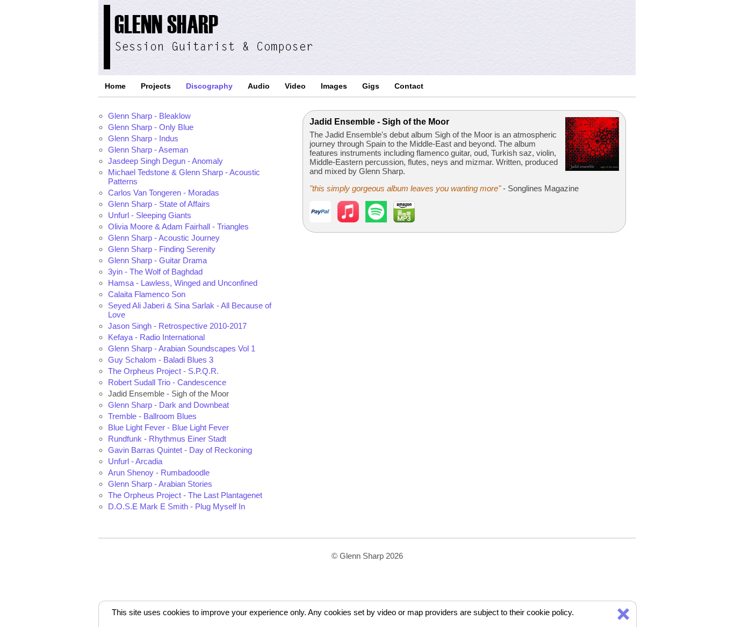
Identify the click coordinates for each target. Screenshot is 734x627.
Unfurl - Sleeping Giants (149, 215)
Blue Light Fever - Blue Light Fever (168, 427)
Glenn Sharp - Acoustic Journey (164, 237)
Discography (209, 86)
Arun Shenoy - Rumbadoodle (159, 472)
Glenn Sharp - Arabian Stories (160, 483)
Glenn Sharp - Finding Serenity (161, 249)
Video (295, 86)
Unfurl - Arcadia (135, 461)
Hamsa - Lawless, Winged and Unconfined (182, 282)
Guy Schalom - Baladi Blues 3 (160, 359)
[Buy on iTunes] (348, 219)
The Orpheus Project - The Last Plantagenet (185, 495)
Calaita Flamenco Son (146, 294)
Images (334, 86)
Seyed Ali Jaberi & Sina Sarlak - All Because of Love (189, 310)
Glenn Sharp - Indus (143, 138)
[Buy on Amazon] (404, 219)
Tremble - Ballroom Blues (152, 416)
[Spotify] (376, 219)
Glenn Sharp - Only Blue (150, 127)
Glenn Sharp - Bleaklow (149, 115)
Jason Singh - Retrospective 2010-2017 (177, 325)
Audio (259, 86)
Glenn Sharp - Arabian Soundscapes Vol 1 (181, 348)
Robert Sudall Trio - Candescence (167, 382)
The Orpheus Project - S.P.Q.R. (163, 371)
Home (115, 86)
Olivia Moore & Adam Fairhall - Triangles (178, 226)
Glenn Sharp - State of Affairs (159, 203)
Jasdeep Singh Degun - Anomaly (165, 160)
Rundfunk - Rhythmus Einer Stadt (167, 438)
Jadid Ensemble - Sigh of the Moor (168, 393)
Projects (156, 86)
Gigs (370, 86)
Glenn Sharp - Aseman (148, 149)
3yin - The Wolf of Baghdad (155, 271)
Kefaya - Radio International (156, 337)
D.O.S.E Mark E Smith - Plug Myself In (176, 506)
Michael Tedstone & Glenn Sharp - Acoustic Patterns (184, 177)
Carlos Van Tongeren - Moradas (163, 192)
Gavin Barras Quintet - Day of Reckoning (180, 450)
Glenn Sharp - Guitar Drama (157, 260)
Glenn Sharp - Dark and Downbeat (168, 404)
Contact (408, 86)
